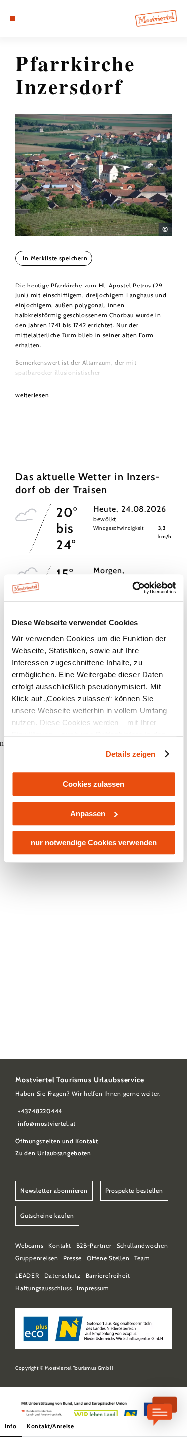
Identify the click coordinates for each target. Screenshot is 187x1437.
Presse (72, 1258)
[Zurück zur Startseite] (156, 18)
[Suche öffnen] (42, 18)
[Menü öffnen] (12, 18)
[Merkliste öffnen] (34, 18)
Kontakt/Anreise (50, 1426)
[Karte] (27, 18)
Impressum (93, 1288)
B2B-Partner (94, 1245)
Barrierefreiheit (108, 1275)
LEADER (27, 1275)
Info (11, 1426)
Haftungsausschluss (43, 1288)
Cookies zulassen (93, 784)
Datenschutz (62, 1275)
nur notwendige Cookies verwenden (94, 842)
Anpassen (87, 813)
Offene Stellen (108, 1258)
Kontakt (59, 1245)
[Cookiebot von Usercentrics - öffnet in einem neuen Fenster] (133, 587)
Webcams (29, 1245)
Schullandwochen (142, 1245)
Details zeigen (130, 754)
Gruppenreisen (36, 1258)
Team (142, 1258)
